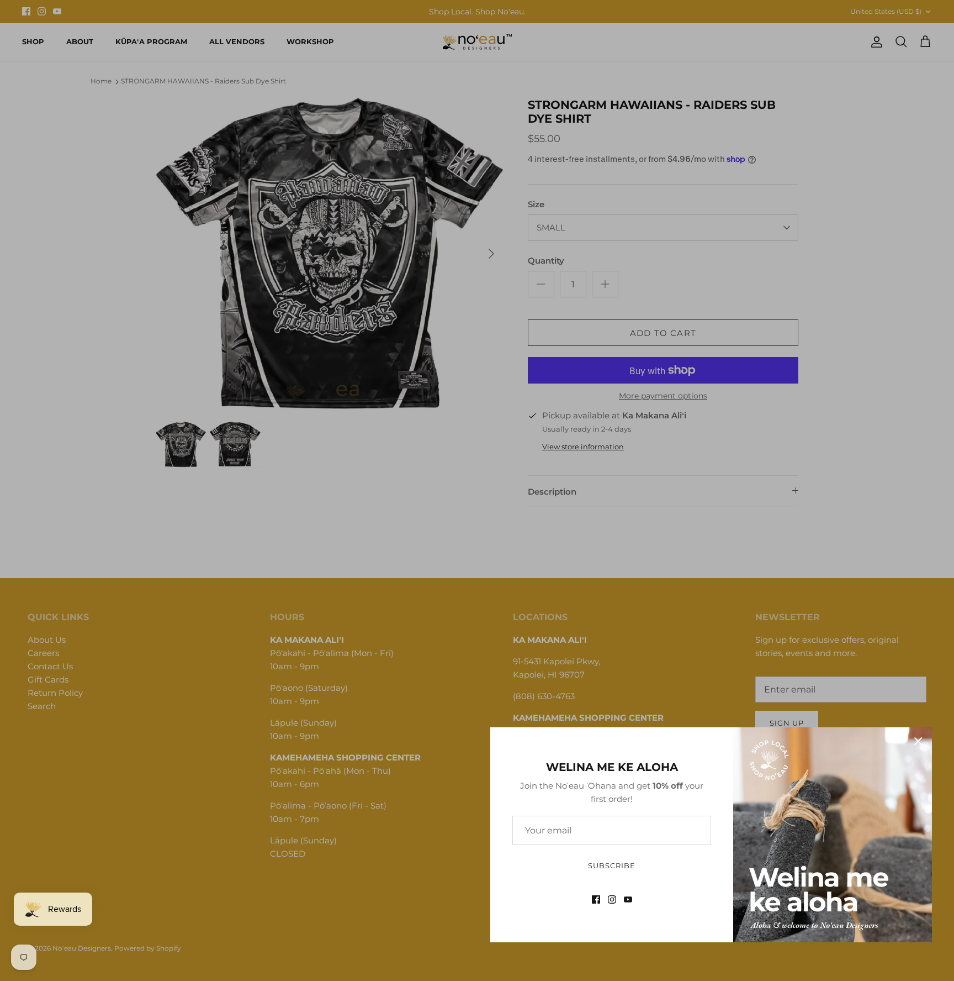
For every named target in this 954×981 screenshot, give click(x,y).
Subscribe (611, 865)
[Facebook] (596, 899)
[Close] (918, 741)
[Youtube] (628, 899)
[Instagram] (612, 899)
